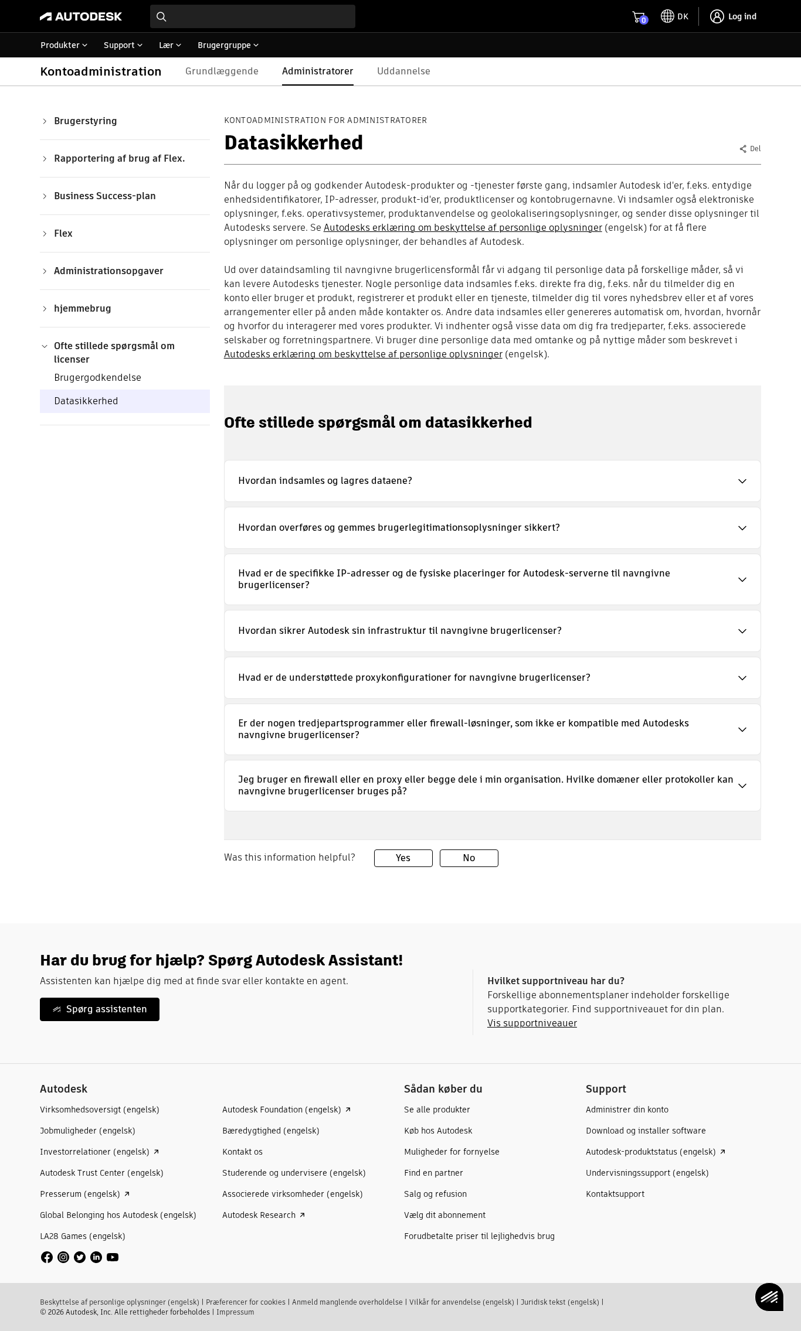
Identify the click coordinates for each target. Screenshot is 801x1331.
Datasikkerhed (86, 401)
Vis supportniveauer (532, 1023)
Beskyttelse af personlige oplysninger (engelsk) (119, 1302)
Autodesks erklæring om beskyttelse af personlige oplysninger (463, 227)
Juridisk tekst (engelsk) (560, 1302)
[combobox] (252, 16)
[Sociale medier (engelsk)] (80, 1256)
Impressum (235, 1312)
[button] (492, 481)
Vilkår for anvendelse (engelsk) (461, 1302)
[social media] (80, 1257)
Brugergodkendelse (97, 377)
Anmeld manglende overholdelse (347, 1302)
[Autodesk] (81, 16)
